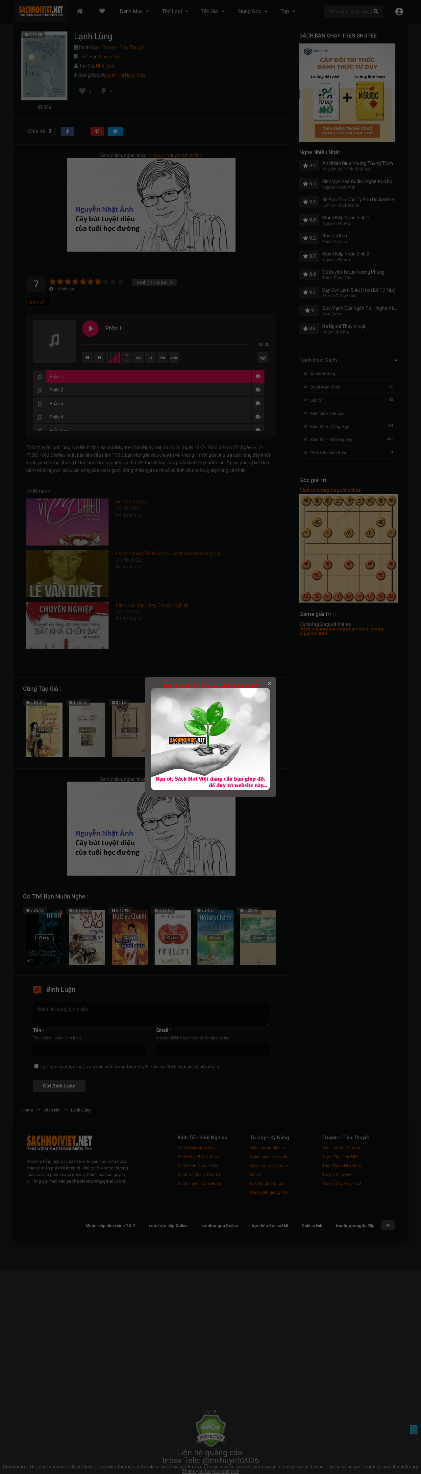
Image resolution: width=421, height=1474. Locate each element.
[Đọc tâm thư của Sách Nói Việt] (210, 788)
